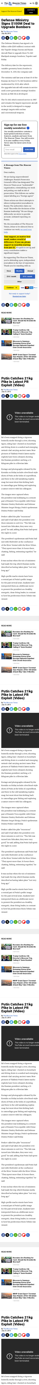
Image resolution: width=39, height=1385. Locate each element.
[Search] (33, 3)
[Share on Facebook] (3, 38)
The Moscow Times (10, 31)
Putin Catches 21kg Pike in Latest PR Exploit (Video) (17, 381)
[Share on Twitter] (7, 38)
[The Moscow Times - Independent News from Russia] (15, 3)
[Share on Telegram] (11, 38)
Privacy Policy (22, 154)
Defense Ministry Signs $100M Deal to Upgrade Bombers (17, 23)
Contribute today (31, 11)
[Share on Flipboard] (24, 38)
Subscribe (29, 149)
